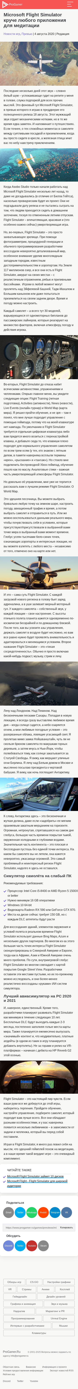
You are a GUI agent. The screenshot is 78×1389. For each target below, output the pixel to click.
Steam (43, 1246)
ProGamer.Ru (11, 1351)
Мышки (63, 1325)
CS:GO (34, 1282)
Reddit (43, 1212)
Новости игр (12, 33)
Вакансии (31, 1367)
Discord (8, 1246)
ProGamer (15, 4)
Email (8, 1212)
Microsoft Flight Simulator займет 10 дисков (35, 1176)
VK (66, 1212)
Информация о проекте (54, 1367)
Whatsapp (32, 1212)
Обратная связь (11, 1367)
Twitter (20, 1212)
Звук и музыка (59, 1303)
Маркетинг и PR (55, 1311)
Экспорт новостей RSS (61, 1370)
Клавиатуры (39, 1333)
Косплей (65, 1289)
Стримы (26, 1289)
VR (10, 1289)
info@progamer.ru (19, 1356)
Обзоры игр (14, 1282)
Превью (27, 33)
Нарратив (19, 1311)
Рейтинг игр (9, 1374)
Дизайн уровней (55, 1296)
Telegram (55, 1212)
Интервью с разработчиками (27, 1325)
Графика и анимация (23, 1303)
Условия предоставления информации (23, 1370)
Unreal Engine (59, 1318)
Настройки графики (59, 1282)
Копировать (65, 1226)
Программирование (23, 1318)
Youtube (32, 1246)
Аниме (46, 1289)
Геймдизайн (20, 1296)
